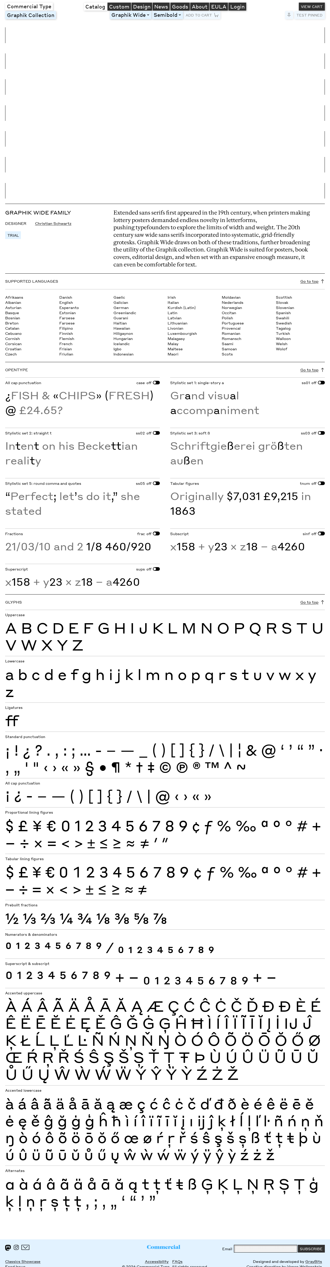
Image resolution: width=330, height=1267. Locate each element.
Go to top (309, 281)
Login (237, 6)
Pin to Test (289, 15)
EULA (218, 6)
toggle (149, 15)
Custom (119, 6)
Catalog (95, 6)
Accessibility (157, 1261)
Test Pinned (309, 15)
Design (142, 6)
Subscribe (311, 1248)
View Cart (312, 6)
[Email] (25, 1247)
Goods (180, 6)
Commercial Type (29, 6)
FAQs (177, 1261)
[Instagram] (16, 1247)
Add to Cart (199, 15)
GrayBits (313, 1261)
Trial (13, 235)
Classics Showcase (22, 1261)
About (200, 6)
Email (227, 1248)
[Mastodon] (8, 1248)
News (161, 6)
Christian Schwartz (53, 223)
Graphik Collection (30, 15)
